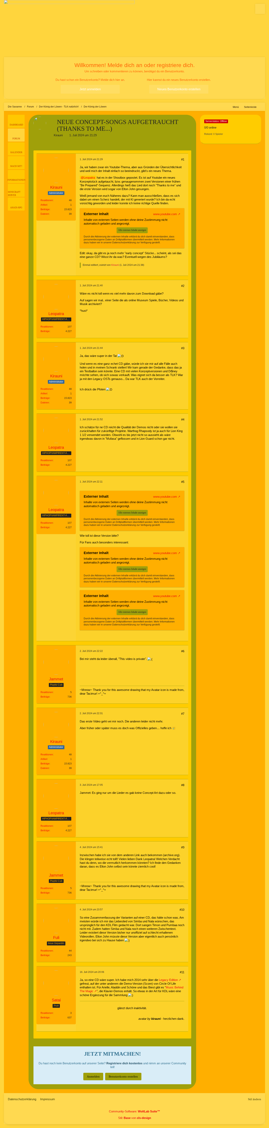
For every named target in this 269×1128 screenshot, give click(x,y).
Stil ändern (254, 1099)
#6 (182, 651)
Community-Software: (134, 1111)
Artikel (44, 204)
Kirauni (58, 135)
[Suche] (260, 9)
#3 (182, 348)
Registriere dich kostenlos (124, 1063)
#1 (182, 159)
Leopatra (89, 177)
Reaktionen (47, 200)
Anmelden (93, 1076)
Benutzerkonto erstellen (123, 1076)
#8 (182, 785)
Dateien (45, 214)
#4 (182, 419)
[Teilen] (187, 143)
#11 (182, 972)
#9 (182, 847)
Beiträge (45, 209)
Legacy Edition (168, 980)
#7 (182, 713)
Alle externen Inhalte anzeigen (132, 230)
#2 (182, 285)
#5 (182, 481)
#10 (182, 909)
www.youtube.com (165, 214)
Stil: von (134, 1118)
